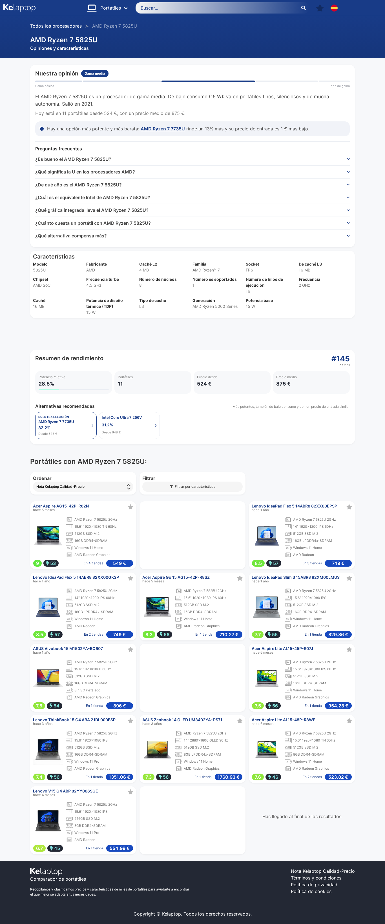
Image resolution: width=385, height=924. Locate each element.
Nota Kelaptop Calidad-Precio (323, 871)
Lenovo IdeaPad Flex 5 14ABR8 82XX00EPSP (294, 506)
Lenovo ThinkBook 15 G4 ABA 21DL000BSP (74, 719)
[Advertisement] (192, 334)
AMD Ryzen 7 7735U (163, 129)
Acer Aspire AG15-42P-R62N (61, 506)
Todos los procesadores (56, 26)
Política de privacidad (314, 884)
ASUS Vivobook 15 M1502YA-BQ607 (68, 648)
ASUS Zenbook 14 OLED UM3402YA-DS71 (182, 719)
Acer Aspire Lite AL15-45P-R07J (282, 648)
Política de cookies (311, 891)
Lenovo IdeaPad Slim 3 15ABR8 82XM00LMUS (296, 577)
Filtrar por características (194, 486)
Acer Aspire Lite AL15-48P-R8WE (283, 719)
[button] (320, 8)
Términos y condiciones (316, 878)
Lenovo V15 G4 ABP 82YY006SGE (65, 791)
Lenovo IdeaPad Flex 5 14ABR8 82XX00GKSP (76, 577)
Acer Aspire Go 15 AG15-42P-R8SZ (176, 577)
